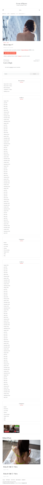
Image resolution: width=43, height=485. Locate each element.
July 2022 (5, 190)
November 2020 (7, 227)
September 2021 (7, 208)
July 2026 (5, 102)
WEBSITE (23, 479)
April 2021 (5, 218)
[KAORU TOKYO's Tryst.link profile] (11, 428)
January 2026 (6, 113)
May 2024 (5, 149)
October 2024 (6, 141)
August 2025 (6, 123)
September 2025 (7, 121)
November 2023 (7, 160)
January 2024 (6, 156)
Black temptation (7, 87)
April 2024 (5, 151)
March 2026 (6, 110)
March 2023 (6, 175)
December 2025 (7, 115)
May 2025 (5, 128)
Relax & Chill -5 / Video (8, 83)
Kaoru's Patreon (25, 49)
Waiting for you (6, 91)
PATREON (8, 479)
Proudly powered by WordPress (9, 483)
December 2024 (7, 138)
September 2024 (7, 143)
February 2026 (6, 112)
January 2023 (6, 179)
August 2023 (6, 166)
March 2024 (6, 153)
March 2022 (6, 197)
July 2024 (5, 147)
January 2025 (6, 136)
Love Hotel (6, 246)
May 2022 (5, 194)
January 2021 (6, 223)
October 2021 (6, 207)
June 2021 (5, 214)
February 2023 (6, 177)
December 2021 (7, 203)
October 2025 (6, 119)
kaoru (12, 47)
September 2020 (7, 231)
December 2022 (7, 180)
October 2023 (6, 162)
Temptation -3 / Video (8, 89)
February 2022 (6, 199)
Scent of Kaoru (21, 4)
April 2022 (5, 195)
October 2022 (6, 184)
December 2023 (7, 158)
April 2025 (5, 130)
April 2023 (5, 173)
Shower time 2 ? (37, 60)
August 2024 (6, 145)
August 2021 (6, 210)
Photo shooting (6, 250)
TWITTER (13, 479)
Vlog (4, 255)
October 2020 (6, 229)
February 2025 (6, 134)
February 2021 (6, 221)
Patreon (4, 42)
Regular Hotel (6, 251)
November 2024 (7, 140)
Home (4, 479)
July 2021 (5, 212)
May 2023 (5, 171)
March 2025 (6, 132)
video (8, 42)
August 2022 (6, 188)
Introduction (6, 244)
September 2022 (7, 186)
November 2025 (7, 117)
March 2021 (6, 220)
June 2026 (5, 104)
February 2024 (6, 154)
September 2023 (7, 164)
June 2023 (5, 169)
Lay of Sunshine (6, 60)
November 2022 (7, 182)
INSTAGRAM (18, 479)
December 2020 (7, 225)
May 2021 (5, 216)
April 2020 (5, 233)
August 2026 (6, 100)
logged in (11, 67)
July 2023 (5, 167)
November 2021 (7, 205)
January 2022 (6, 201)
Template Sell (24, 483)
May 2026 (5, 106)
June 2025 (5, 127)
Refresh (19, 56)
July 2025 (5, 125)
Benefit (5, 242)
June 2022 (5, 192)
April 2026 (5, 108)
